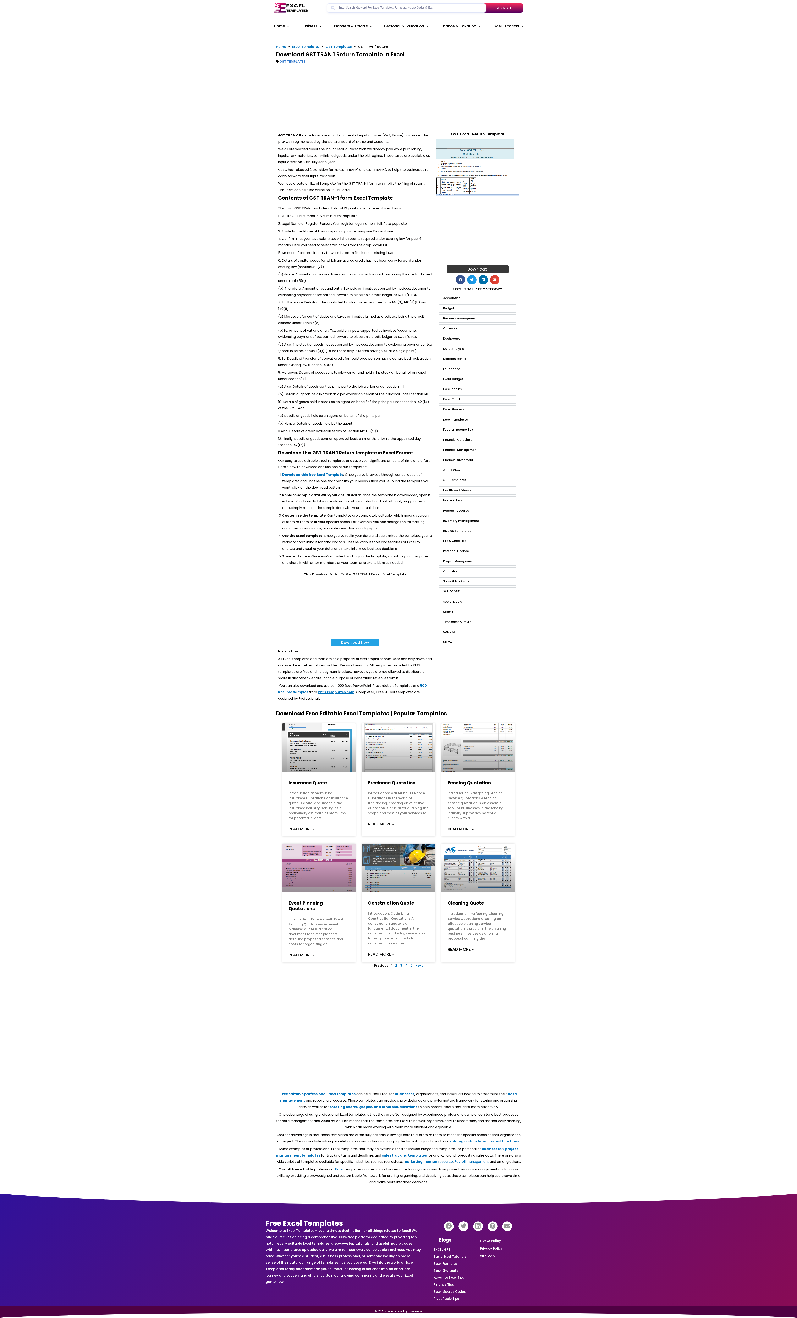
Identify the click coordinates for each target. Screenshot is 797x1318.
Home (279, 26)
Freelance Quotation (392, 783)
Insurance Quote (307, 783)
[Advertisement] (398, 98)
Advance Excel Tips (449, 1277)
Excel (339, 1169)
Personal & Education (404, 26)
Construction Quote (391, 903)
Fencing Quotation (469, 783)
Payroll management (471, 1161)
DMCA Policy (490, 1240)
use (493, 1149)
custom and (484, 1141)
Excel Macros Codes (450, 1291)
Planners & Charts (351, 26)
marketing (413, 1161)
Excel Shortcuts (446, 1270)
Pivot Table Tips (446, 1298)
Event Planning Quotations (305, 906)
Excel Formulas (446, 1263)
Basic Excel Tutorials (450, 1256)
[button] (460, 279)
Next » (420, 965)
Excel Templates (306, 46)
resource (438, 1161)
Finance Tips (444, 1284)
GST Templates (339, 46)
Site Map (487, 1256)
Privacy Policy (491, 1248)
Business (309, 26)
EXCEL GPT (442, 1249)
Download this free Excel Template (312, 474)
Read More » (301, 829)
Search (503, 8)
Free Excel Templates (304, 1223)
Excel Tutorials (506, 26)
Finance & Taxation (458, 26)
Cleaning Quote (466, 903)
